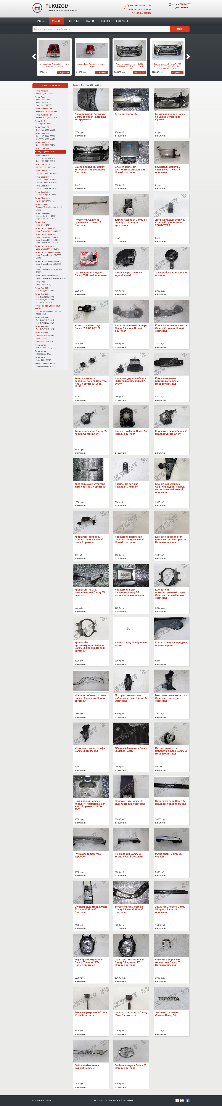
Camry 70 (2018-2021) (45, 158)
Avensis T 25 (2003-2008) (46, 111)
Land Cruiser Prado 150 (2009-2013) (49, 265)
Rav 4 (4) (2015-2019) (45, 323)
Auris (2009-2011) (43, 102)
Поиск (180, 29)
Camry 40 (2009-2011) (45, 139)
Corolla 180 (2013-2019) (46, 189)
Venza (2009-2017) (44, 348)
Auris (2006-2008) (43, 100)
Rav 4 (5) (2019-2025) (45, 329)
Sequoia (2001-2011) (45, 335)
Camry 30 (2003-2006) (45, 130)
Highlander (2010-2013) (46, 216)
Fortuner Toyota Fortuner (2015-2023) (49, 208)
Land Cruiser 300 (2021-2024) (48, 249)
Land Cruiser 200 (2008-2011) (48, 237)
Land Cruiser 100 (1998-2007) (48, 231)
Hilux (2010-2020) (43, 225)
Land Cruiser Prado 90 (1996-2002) (51, 278)
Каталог (56, 21)
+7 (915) (181, 4)
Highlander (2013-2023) (46, 219)
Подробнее (128, 1100)
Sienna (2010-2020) (44, 341)
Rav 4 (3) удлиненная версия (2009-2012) (48, 312)
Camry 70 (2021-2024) (45, 161)
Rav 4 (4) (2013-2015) (45, 320)
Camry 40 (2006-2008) (45, 136)
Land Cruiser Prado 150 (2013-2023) (49, 270)
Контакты (122, 21)
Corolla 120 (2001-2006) (46, 173)
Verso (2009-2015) (43, 354)
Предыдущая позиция (34, 56)
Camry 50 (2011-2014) (45, 145)
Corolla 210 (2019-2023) (46, 195)
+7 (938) (181, 7)
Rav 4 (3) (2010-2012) (45, 302)
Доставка (73, 21)
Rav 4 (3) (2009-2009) (45, 300)
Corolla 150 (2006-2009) (46, 180)
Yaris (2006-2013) (43, 360)
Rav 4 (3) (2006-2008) (45, 297)
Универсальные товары (46, 366)
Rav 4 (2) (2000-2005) (45, 291)
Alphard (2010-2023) (44, 94)
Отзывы (105, 21)
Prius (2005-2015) (43, 285)
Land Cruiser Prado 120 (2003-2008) (49, 256)
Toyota (75, 85)
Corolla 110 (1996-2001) (46, 167)
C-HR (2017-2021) (43, 124)
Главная (40, 21)
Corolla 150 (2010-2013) (46, 182)
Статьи (89, 21)
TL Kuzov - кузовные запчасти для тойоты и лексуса (54, 8)
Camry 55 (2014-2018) (44, 152)
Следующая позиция (187, 56)
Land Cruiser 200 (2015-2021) (48, 243)
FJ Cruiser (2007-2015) (45, 201)
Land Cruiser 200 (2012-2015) (48, 240)
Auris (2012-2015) (43, 105)
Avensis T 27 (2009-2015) (46, 118)
